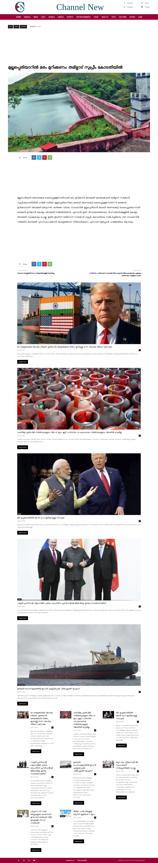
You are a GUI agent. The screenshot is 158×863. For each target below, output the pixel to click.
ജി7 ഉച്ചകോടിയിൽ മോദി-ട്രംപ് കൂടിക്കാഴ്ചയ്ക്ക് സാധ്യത (40, 518)
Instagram (130, 7)
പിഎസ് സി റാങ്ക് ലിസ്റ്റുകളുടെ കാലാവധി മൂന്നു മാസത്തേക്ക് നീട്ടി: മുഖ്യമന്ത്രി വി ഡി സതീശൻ (41, 817)
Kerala (16, 26)
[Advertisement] (79, 47)
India (10, 26)
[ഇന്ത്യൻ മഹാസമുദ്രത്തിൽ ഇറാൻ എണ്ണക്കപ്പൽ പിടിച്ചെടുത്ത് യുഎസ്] (79, 655)
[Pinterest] (44, 157)
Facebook (130, 3)
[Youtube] (142, 7)
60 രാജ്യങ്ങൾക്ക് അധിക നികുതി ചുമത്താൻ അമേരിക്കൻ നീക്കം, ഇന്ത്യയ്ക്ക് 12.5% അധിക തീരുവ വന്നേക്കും (64, 347)
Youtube (147, 7)
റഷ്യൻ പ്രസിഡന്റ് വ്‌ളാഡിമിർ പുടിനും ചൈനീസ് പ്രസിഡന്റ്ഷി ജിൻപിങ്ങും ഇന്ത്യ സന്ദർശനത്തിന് (61, 603)
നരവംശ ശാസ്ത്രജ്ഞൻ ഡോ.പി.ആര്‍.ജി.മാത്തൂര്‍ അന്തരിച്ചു (35, 273)
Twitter (147, 3)
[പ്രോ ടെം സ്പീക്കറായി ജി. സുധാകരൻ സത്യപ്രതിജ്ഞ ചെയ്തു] (108, 764)
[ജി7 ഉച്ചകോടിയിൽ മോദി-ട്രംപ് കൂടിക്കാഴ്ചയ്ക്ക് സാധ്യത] (79, 484)
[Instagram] (124, 7)
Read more (22, 362)
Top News (23, 26)
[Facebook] (124, 3)
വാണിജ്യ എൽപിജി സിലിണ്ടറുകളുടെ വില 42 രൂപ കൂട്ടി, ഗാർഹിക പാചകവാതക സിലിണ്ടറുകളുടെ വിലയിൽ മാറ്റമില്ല (69, 432)
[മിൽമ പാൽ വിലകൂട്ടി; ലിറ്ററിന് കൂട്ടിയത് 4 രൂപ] (65, 813)
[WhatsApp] (50, 157)
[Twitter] (142, 3)
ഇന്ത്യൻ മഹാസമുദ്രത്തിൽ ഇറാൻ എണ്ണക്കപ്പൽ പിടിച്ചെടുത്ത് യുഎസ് (48, 689)
